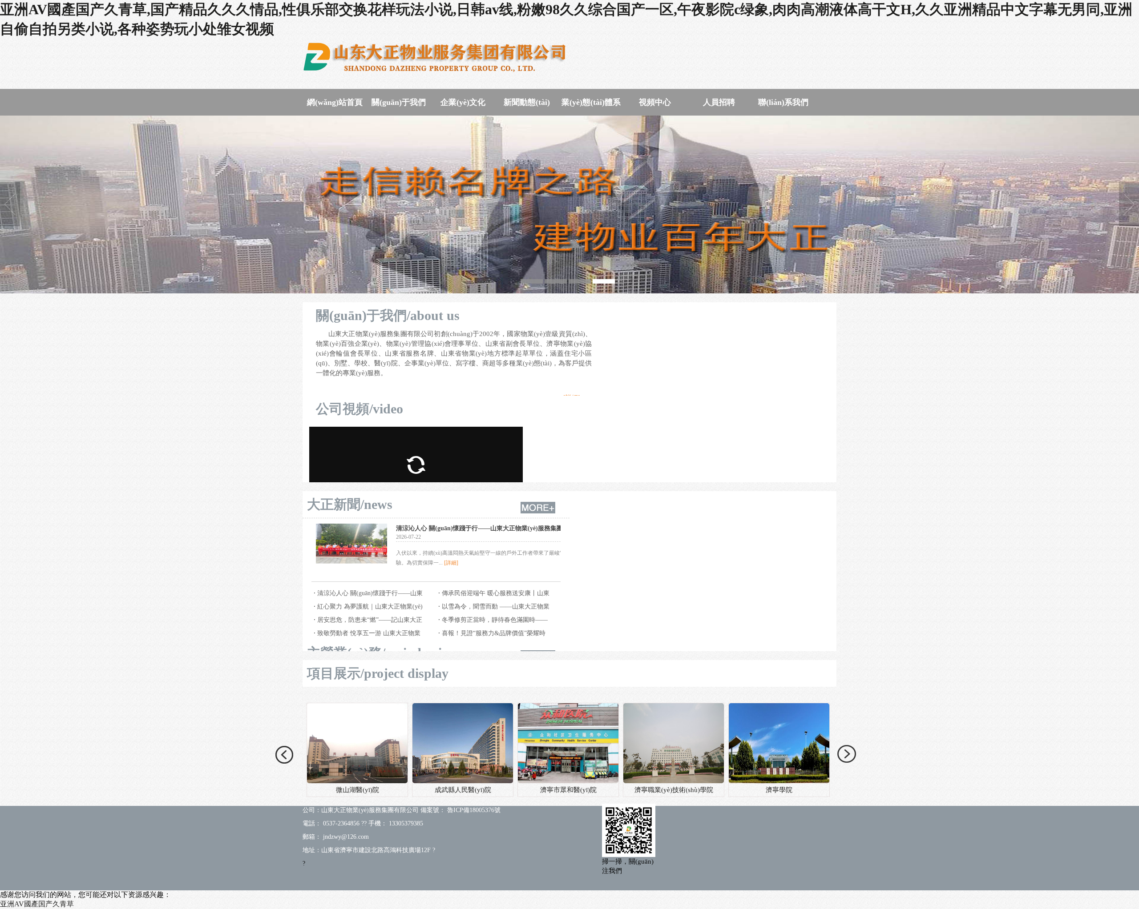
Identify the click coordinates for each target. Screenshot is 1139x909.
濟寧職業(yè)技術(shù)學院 (463, 789)
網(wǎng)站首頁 (335, 102)
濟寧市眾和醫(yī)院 (357, 789)
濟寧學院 (568, 789)
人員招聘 (719, 102)
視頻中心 (655, 102)
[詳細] (451, 563)
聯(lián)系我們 (783, 102)
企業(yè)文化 (462, 102)
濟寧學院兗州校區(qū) (779, 789)
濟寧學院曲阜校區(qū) (673, 789)
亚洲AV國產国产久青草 (37, 904)
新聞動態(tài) (527, 102)
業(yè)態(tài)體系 (591, 102)
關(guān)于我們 (399, 102)
